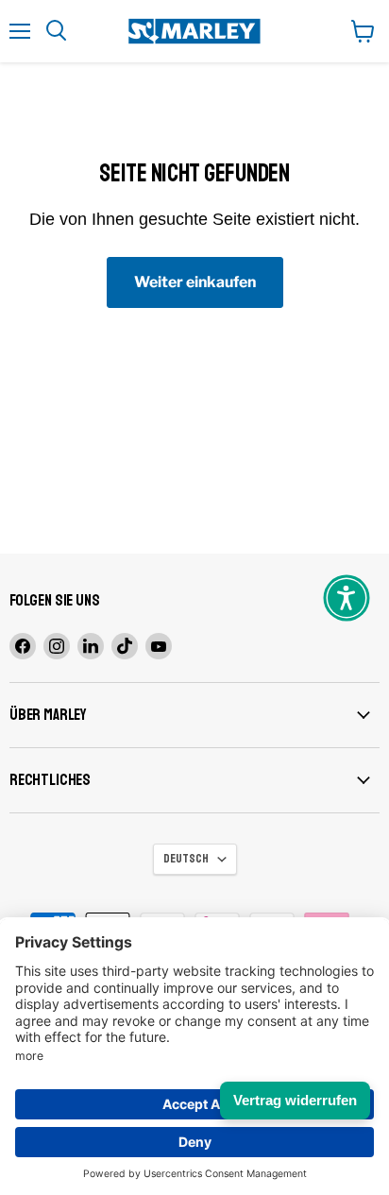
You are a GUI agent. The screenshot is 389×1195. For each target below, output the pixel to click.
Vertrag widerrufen (295, 1100)
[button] (346, 598)
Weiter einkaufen (195, 282)
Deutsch (186, 858)
